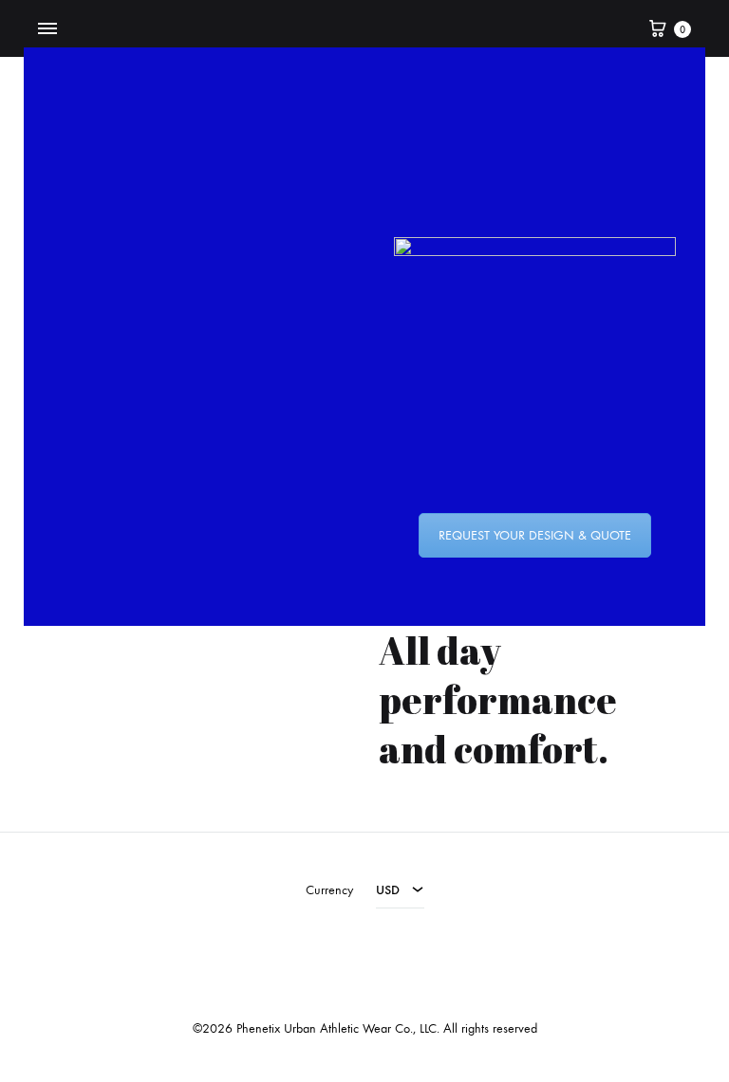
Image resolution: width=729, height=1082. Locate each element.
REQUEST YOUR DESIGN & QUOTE (535, 535)
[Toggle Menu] (47, 29)
